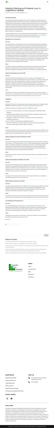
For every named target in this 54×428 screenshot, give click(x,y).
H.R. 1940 (36, 79)
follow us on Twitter (40, 35)
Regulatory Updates (10, 377)
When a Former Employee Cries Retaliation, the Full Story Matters (21, 243)
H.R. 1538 (30, 105)
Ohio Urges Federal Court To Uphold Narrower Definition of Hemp (21, 241)
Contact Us (31, 277)
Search (46, 235)
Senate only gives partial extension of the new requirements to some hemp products (25, 253)
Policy (25, 12)
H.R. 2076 (25, 143)
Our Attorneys (32, 269)
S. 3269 (27, 205)
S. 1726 (13, 143)
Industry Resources (10, 380)
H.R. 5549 (28, 186)
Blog (29, 271)
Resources (31, 274)
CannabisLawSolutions (12, 12)
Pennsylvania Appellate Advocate (14, 391)
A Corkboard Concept (41, 426)
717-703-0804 (34, 382)
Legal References (10, 383)
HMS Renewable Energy (11, 388)
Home (29, 266)
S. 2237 (36, 166)
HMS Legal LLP (9, 385)
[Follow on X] (7, 398)
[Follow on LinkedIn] (11, 398)
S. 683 (41, 105)
